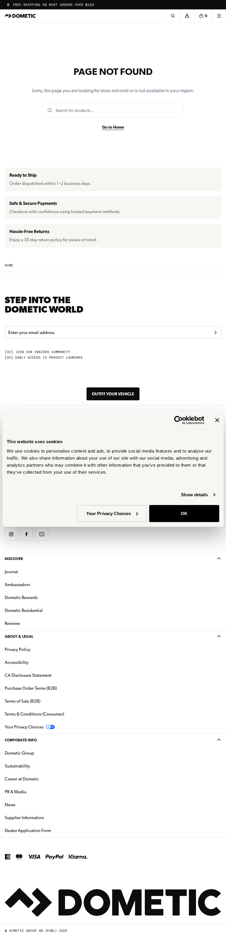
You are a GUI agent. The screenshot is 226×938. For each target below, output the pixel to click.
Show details (194, 494)
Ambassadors (17, 584)
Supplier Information (24, 817)
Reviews (12, 623)
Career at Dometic (40, 779)
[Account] (187, 15)
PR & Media (34, 791)
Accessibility (17, 662)
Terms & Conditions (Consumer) (34, 714)
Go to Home (113, 127)
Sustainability (17, 766)
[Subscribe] (215, 332)
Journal (11, 571)
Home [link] (9, 265)
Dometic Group (38, 753)
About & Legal (19, 636)
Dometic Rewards (21, 597)
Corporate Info (21, 740)
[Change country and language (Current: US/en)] (219, 4)
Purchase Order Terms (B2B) (31, 688)
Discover (14, 558)
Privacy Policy (17, 649)
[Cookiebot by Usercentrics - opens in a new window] (178, 420)
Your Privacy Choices (108, 513)
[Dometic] (20, 16)
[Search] (173, 15)
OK (184, 513)
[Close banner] (217, 420)
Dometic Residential (42, 610)
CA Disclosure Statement (28, 675)
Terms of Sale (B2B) (22, 701)
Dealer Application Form (46, 830)
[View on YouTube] (41, 534)
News (28, 804)
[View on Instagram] (11, 534)
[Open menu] (219, 15)
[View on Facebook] (26, 534)
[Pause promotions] (8, 4)
